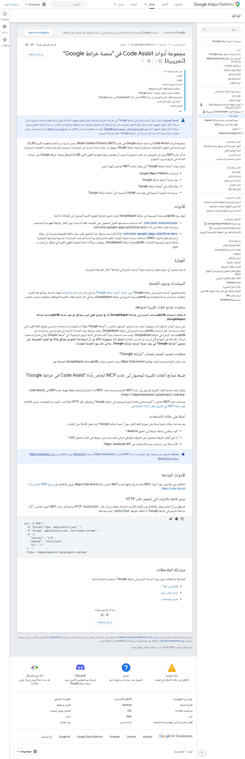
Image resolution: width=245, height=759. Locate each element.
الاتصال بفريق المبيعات (60, 710)
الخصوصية (179, 751)
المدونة (134, 4)
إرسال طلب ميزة (169, 592)
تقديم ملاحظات (170, 599)
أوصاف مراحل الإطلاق (57, 128)
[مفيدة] (32, 44)
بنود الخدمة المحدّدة (71, 292)
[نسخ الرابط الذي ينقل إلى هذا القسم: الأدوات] (170, 207)
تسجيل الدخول (11, 4)
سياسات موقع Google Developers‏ (176, 640)
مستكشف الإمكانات (183, 710)
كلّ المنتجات (46, 736)
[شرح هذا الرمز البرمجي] (171, 519)
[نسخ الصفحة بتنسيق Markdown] (149, 61)
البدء (190, 716)
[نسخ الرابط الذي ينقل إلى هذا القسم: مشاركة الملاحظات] (152, 570)
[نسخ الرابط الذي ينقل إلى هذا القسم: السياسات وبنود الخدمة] (145, 283)
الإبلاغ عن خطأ (170, 586)
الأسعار (164, 4)
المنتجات (178, 4)
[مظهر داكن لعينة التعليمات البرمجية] (177, 519)
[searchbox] (221, 29)
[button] (221, 106)
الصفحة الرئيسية (178, 44)
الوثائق (152, 4)
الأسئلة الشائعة (186, 705)
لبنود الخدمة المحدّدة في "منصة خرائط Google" (126, 128)
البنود (190, 751)
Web (128, 716)
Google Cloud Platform (90, 736)
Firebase (115, 736)
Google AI (64, 736)
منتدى (121, 4)
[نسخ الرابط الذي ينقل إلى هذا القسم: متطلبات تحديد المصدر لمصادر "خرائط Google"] (115, 354)
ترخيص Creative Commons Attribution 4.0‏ (138, 637)
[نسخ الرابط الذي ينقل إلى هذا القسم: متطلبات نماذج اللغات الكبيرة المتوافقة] (131, 307)
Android (126, 705)
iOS (129, 710)
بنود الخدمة (65, 722)
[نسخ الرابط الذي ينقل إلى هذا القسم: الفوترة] (171, 261)
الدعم (68, 716)
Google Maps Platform (142, 44)
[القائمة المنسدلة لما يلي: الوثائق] (144, 4)
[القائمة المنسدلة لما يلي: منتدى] (114, 4)
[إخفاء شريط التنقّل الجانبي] (201, 752)
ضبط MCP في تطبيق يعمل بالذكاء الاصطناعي (155, 406)
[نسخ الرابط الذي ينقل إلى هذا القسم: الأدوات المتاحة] (158, 475)
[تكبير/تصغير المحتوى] (165, 71)
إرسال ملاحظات (36, 54)
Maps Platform (221, 4)
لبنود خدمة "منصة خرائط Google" (114, 292)
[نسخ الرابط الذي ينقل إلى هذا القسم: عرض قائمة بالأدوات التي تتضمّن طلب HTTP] (122, 499)
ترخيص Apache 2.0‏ (59, 637)
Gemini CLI (79, 454)
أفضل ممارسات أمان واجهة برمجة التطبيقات (172, 722)
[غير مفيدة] (26, 44)
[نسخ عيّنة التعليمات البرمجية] (182, 519)
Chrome (131, 736)
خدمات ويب (125, 722)
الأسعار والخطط (63, 705)
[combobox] (69, 4)
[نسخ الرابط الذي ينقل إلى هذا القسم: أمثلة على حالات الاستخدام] (146, 417)
